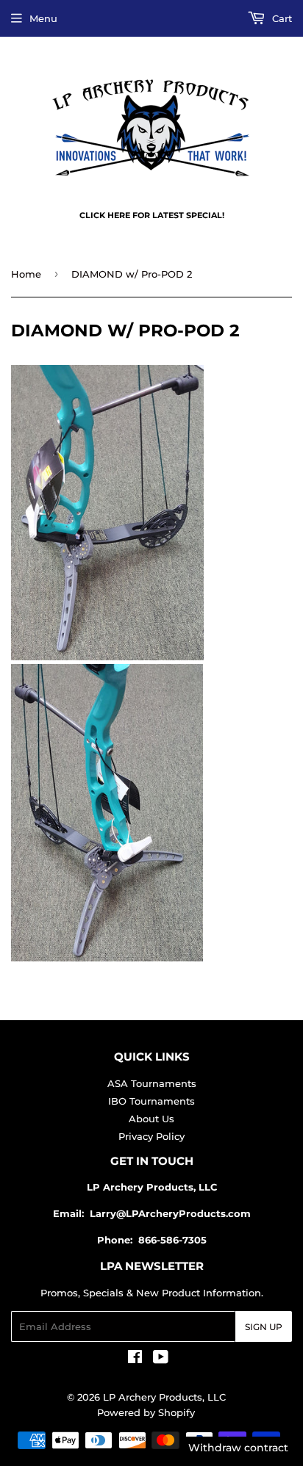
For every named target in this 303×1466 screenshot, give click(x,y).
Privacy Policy (151, 1136)
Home (26, 274)
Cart (280, 18)
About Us (151, 1118)
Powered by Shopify (146, 1412)
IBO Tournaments (151, 1101)
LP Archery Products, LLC (164, 1397)
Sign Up (263, 1326)
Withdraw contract (238, 1447)
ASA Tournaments (151, 1083)
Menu (43, 18)
